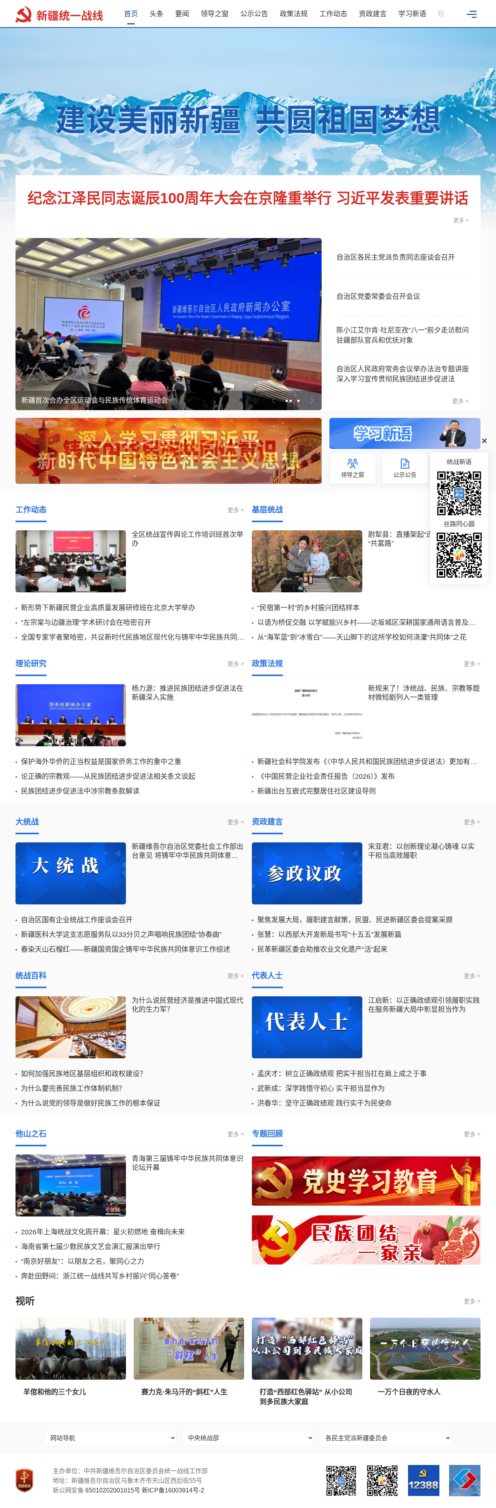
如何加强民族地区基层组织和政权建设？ (83, 1074)
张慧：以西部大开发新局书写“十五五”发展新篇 (329, 935)
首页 (131, 14)
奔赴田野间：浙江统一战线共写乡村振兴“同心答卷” (100, 1276)
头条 (157, 14)
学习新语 (412, 14)
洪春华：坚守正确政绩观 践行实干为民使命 (324, 1103)
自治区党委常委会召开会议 (378, 296)
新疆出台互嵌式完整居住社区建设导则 (316, 791)
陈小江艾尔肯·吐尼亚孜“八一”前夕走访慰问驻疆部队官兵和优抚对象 (402, 335)
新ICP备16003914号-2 (173, 1490)
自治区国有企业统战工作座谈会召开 (77, 920)
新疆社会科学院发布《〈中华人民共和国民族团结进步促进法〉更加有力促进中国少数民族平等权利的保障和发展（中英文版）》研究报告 (368, 762)
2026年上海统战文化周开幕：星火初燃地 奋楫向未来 (103, 1232)
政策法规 (294, 14)
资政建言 (373, 14)
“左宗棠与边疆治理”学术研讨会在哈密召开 (86, 622)
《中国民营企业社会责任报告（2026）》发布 (326, 776)
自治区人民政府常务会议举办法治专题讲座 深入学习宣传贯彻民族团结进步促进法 (402, 374)
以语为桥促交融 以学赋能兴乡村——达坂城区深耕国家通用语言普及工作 (368, 622)
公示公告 (254, 14)
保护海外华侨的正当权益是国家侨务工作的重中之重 (101, 762)
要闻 (182, 14)
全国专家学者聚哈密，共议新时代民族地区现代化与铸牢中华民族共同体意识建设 (132, 637)
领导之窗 (215, 14)
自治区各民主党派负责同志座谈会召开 (395, 257)
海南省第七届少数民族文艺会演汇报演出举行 (90, 1247)
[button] (440, 13)
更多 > (461, 220)
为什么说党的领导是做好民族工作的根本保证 (90, 1103)
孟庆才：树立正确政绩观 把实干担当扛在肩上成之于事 (342, 1074)
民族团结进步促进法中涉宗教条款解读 (80, 791)
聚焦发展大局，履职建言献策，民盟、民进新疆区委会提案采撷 (355, 920)
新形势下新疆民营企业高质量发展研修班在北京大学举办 (108, 608)
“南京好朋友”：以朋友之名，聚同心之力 (82, 1261)
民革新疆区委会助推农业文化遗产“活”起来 (322, 949)
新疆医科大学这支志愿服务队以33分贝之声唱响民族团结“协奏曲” (121, 935)
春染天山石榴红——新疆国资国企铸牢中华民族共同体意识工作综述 (125, 949)
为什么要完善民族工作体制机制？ (73, 1088)
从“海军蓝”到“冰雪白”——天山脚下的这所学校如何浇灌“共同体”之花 (362, 637)
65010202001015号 (112, 1490)
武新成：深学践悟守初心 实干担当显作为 (321, 1088)
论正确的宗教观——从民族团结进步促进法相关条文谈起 (108, 776)
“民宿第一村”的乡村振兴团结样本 (308, 608)
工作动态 (333, 14)
